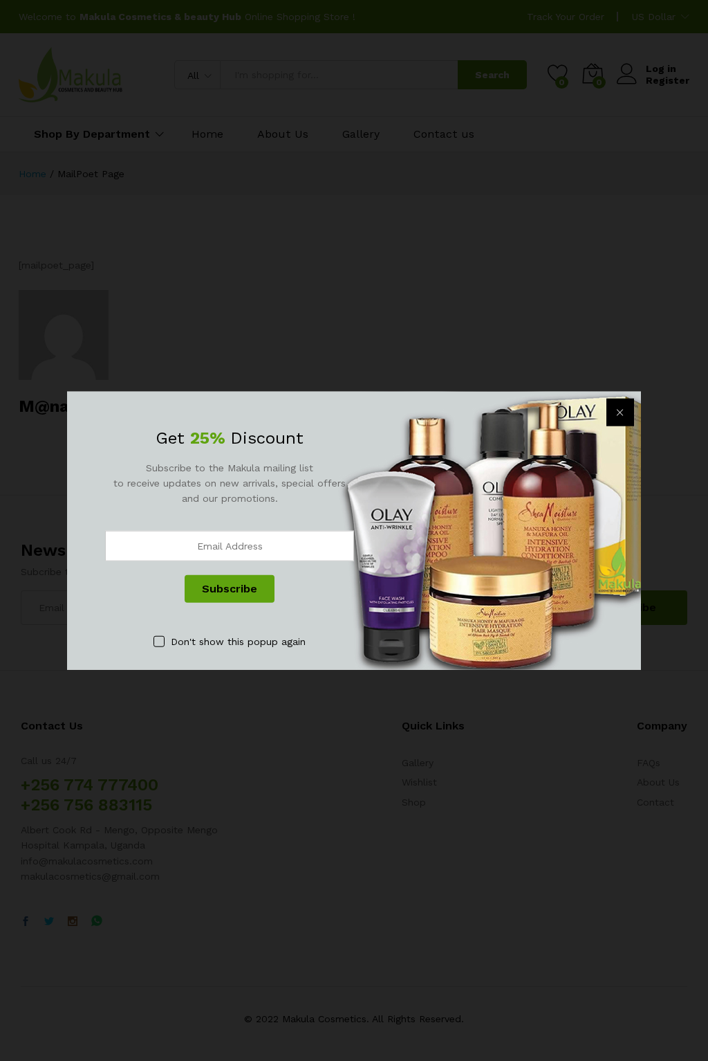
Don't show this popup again (238, 640)
